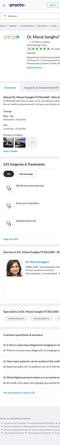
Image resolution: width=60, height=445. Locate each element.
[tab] (10, 87)
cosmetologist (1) (16, 318)
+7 (32, 142)
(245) (41, 87)
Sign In (52, 4)
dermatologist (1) (41, 318)
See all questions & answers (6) (19, 392)
